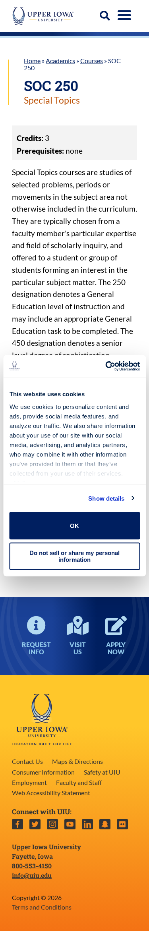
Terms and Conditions (42, 907)
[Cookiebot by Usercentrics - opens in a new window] (106, 366)
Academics (60, 60)
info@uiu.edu (32, 875)
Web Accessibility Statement (51, 792)
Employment (29, 782)
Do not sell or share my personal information (74, 556)
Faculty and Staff (79, 782)
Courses (91, 60)
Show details (106, 498)
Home (32, 60)
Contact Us (27, 761)
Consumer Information (43, 772)
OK (74, 525)
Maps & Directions (77, 761)
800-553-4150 (32, 866)
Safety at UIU (102, 772)
